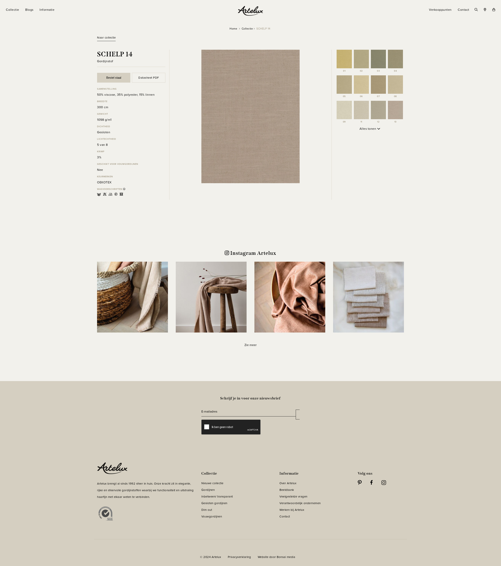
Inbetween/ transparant (217, 496)
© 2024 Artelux (210, 557)
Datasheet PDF (148, 78)
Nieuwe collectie (212, 483)
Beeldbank (286, 490)
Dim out (206, 510)
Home (233, 29)
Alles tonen (368, 128)
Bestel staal (113, 77)
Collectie (247, 29)
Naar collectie (106, 37)
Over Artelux (287, 483)
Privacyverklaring (239, 557)
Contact (284, 516)
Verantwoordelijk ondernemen (300, 503)
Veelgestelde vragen (293, 496)
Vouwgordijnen (211, 516)
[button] (132, 297)
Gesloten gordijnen (214, 503)
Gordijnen (208, 490)
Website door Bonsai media (276, 557)
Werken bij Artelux (291, 510)
